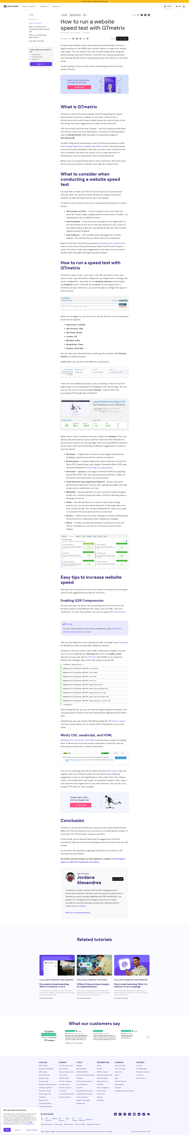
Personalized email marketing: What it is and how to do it (54, 985)
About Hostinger (120, 1065)
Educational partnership (105, 1075)
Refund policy (68, 1124)
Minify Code (111, 771)
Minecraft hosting (44, 1091)
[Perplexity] (87, 38)
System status (102, 1091)
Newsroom (118, 1072)
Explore (39, 64)
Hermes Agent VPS (45, 1094)
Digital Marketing (75, 15)
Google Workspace (45, 1103)
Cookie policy (29, 1124)
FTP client (92, 657)
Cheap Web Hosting (45, 1106)
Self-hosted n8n (44, 1075)
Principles (118, 1088)
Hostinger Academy (142, 1072)
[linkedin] (115, 1114)
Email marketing (66, 980)
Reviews (99, 1069)
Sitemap (99, 1097)
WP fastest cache (117, 721)
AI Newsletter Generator (84, 1094)
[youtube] (134, 1114)
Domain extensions (65, 1088)
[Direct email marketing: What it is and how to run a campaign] (132, 965)
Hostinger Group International (124, 1091)
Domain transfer (64, 1084)
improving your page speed (99, 467)
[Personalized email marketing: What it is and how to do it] (57, 965)
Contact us (140, 1075)
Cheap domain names (66, 1072)
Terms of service (80, 1124)
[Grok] (84, 38)
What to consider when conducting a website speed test (39, 29)
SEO (84, 15)
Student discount (120, 1081)
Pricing (24, 6)
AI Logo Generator (82, 1097)
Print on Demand (81, 1084)
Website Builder (81, 1069)
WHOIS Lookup (64, 1078)
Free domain (63, 1075)
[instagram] (124, 1114)
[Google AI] (80, 38)
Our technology (120, 1069)
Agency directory (102, 1081)
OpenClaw (42, 1097)
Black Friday (102, 980)
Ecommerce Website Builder (85, 1075)
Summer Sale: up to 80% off (94, 1)
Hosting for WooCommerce (48, 1084)
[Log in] (184, 6)
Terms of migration (103, 1088)
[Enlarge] (126, 301)
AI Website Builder (82, 1072)
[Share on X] (142, 15)
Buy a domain (63, 1069)
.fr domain (62, 1091)
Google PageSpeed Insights (78, 146)
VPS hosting (43, 1072)
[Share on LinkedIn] (149, 15)
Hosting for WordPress (46, 1069)
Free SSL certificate (65, 1081)
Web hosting (43, 1065)
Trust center (101, 1094)
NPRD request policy (45, 1124)
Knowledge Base (141, 1069)
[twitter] (129, 1114)
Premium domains (65, 1097)
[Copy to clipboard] (138, 15)
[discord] (148, 1114)
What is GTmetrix (35, 23)
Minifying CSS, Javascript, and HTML (77, 740)
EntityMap (100, 1100)
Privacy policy (58, 1124)
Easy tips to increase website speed (36, 42)
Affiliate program (102, 1072)
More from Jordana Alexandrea (78, 913)
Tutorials (64, 15)
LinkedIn (82, 906)
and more (89, 1119)
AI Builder (79, 1065)
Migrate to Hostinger (83, 1100)
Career (117, 1075)
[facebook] (120, 1114)
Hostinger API (80, 1103)
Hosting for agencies (45, 1088)
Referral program (102, 1078)
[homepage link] (11, 6)
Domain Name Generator (84, 1081)
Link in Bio (79, 1088)
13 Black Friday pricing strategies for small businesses (93, 985)
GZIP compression (117, 612)
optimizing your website (110, 243)
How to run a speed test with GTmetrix (38, 36)
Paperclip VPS (43, 1100)
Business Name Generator (84, 1091)
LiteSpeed (123, 642)
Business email (43, 1078)
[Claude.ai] (77, 38)
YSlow (98, 146)
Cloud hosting (43, 1081)
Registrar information (94, 1124)
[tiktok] (143, 1114)
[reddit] (139, 1114)
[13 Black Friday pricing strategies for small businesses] (94, 965)
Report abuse (140, 1078)
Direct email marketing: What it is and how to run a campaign (130, 985)
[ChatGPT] (73, 38)
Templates (79, 1078)
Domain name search (66, 1065)
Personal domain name (66, 1094)
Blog (116, 1078)
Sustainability (119, 1084)
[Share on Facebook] (145, 15)
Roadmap (100, 1084)
